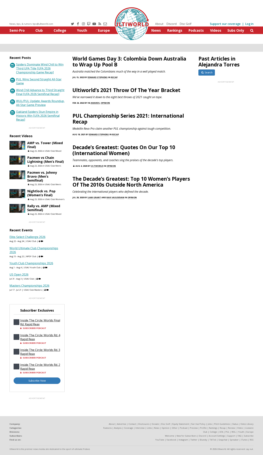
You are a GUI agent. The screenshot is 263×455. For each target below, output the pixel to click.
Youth (82, 30)
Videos (215, 30)
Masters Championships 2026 (29, 286)
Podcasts (196, 30)
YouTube (159, 439)
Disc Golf (185, 24)
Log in (249, 24)
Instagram (183, 439)
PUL (227, 431)
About (159, 24)
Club (39, 30)
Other (174, 428)
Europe (104, 30)
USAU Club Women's (54, 199)
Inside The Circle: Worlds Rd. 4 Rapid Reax (40, 337)
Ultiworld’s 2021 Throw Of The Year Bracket (126, 90)
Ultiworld (97, 166)
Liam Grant (94, 197)
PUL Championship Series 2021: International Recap (128, 118)
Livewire (249, 428)
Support (231, 435)
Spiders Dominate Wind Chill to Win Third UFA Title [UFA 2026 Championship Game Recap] (40, 68)
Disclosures (143, 424)
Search (208, 72)
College (60, 30)
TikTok (213, 439)
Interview (140, 428)
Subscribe (249, 435)
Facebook (171, 439)
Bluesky (203, 439)
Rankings (174, 30)
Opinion (105, 103)
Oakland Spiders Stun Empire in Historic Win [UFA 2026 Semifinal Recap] (38, 116)
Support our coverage (225, 24)
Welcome (169, 435)
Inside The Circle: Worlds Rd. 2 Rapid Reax (40, 367)
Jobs (210, 424)
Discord (171, 24)
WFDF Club (31, 256)
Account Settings (217, 435)
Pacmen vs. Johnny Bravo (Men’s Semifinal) (42, 176)
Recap (114, 77)
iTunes (244, 439)
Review (231, 428)
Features (107, 428)
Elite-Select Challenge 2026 (27, 237)
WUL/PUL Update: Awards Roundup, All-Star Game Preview (40, 103)
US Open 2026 (18, 274)
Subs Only (235, 30)
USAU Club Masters (33, 289)
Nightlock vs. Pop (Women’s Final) (41, 193)
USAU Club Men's (53, 165)
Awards (95, 103)
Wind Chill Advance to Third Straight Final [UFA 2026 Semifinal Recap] (40, 92)
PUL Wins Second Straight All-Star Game (39, 81)
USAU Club (31, 241)
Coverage (128, 428)
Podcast (183, 428)
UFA (221, 431)
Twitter (193, 439)
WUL (234, 431)
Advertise (121, 424)
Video (240, 428)
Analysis (117, 428)
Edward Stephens (98, 77)
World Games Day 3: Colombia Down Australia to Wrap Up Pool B (129, 61)
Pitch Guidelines (222, 424)
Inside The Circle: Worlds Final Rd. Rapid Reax (40, 322)
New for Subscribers (186, 435)
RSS (252, 439)
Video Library (247, 424)
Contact (132, 424)
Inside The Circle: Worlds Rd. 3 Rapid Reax (40, 352)
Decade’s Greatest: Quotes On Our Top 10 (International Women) (123, 150)
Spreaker (234, 439)
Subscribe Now (37, 380)
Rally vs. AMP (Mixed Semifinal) (43, 208)
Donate (155, 424)
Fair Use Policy (198, 424)
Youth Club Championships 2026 (31, 263)
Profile (203, 428)
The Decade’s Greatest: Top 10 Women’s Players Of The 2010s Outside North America (131, 181)
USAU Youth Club (32, 267)
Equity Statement (180, 424)
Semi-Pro (17, 30)
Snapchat (222, 439)
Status (235, 424)
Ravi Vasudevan (115, 197)
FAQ (240, 435)
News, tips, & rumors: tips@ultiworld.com (31, 23)
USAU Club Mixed (53, 151)
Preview (194, 428)
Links (149, 428)
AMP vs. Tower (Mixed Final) (45, 145)
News (156, 30)
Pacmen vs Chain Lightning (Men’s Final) (45, 159)
